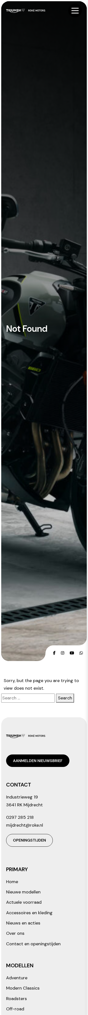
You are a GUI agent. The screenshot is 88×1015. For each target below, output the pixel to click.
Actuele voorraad (24, 902)
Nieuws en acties (23, 923)
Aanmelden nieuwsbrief (38, 760)
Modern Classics (23, 988)
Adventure (16, 978)
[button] (75, 10)
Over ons (15, 933)
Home (12, 882)
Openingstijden (29, 840)
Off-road (15, 1009)
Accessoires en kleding (29, 913)
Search (65, 698)
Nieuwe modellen (23, 892)
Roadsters (16, 999)
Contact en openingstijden (33, 944)
